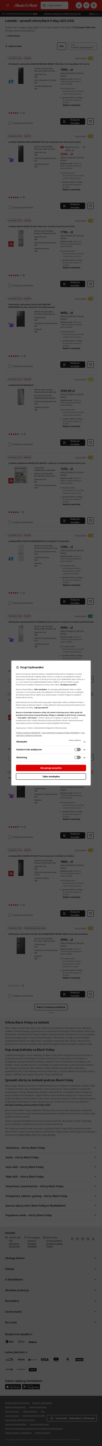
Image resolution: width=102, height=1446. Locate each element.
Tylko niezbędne (51, 776)
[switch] (77, 749)
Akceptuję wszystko (51, 767)
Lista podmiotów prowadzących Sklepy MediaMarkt (61, 733)
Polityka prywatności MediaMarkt (28, 733)
